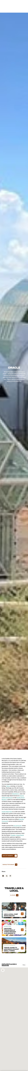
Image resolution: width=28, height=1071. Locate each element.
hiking (8, 786)
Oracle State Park (7, 811)
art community (17, 825)
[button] (24, 2)
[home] (8, 2)
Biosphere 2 (15, 793)
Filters (24, 964)
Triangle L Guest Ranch (17, 835)
